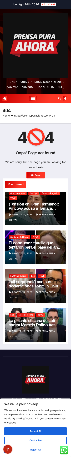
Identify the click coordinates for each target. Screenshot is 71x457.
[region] (35, 427)
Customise (35, 440)
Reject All (35, 449)
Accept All (35, 431)
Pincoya (33, 193)
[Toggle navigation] (33, 98)
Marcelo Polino (25, 314)
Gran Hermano (17, 193)
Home (6, 115)
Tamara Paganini (50, 193)
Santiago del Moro (19, 237)
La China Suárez (18, 276)
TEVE (13, 198)
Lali (33, 276)
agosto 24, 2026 (22, 214)
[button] (59, 98)
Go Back (35, 175)
